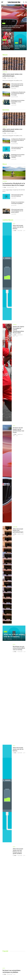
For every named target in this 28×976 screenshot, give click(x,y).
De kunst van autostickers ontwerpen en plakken (17, 202)
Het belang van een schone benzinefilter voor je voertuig (17, 102)
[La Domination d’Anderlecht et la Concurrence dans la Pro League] (6, 94)
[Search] (26, 2)
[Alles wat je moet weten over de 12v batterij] (20, 41)
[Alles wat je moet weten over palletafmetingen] (14, 63)
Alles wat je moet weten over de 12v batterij (20, 46)
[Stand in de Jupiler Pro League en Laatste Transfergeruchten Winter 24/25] (7, 41)
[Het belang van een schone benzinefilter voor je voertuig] (6, 102)
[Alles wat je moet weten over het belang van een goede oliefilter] (6, 85)
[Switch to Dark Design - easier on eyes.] (24, 2)
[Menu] (2, 2)
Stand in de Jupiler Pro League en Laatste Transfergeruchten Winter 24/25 (7, 45)
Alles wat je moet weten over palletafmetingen (12, 75)
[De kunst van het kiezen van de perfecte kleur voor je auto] (14, 18)
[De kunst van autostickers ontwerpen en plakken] (6, 203)
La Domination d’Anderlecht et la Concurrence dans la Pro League (18, 93)
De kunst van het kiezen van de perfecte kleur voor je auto (13, 26)
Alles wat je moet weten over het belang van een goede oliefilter (17, 85)
